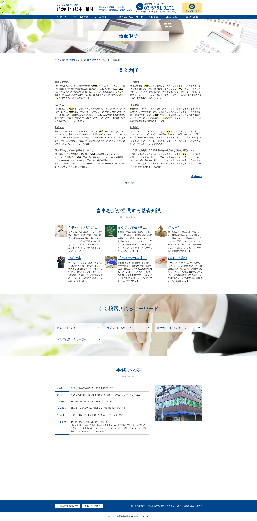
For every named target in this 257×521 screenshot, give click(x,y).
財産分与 (134, 127)
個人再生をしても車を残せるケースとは (75, 150)
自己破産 (134, 104)
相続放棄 (59, 127)
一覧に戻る (128, 183)
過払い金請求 (62, 82)
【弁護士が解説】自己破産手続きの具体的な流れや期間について (163, 150)
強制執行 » (196, 176)
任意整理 (134, 82)
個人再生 (59, 104)
